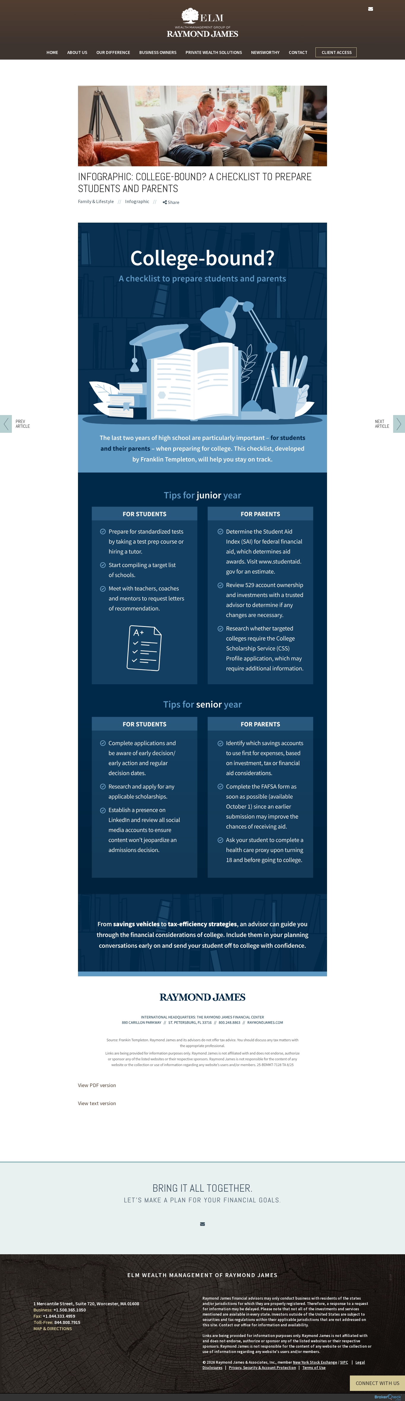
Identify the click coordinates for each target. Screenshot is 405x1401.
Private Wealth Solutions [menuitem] (214, 52)
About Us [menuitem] (77, 52)
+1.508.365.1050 (69, 1310)
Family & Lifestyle (96, 201)
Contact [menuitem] (298, 52)
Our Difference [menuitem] (113, 52)
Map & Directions (53, 1328)
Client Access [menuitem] (337, 52)
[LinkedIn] (172, 235)
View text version (97, 1103)
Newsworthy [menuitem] (265, 52)
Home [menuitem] (52, 52)
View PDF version (97, 1085)
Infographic (137, 201)
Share (173, 202)
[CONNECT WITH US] (118, 1298)
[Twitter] (172, 224)
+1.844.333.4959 (59, 1316)
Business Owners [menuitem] (157, 52)
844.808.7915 (67, 1322)
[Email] (172, 245)
